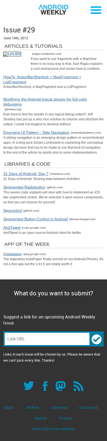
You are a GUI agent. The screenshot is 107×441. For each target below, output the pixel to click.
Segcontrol (12, 210)
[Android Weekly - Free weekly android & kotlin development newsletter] (53, 9)
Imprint (41, 418)
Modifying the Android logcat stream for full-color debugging (45, 101)
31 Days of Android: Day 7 (26, 173)
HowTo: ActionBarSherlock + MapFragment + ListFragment (42, 79)
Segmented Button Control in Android (35, 219)
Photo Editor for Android (53, 428)
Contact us (88, 407)
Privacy (65, 418)
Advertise (59, 407)
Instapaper (12, 254)
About (9, 407)
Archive (32, 407)
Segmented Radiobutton (24, 187)
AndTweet (12, 227)
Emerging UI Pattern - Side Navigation (36, 132)
